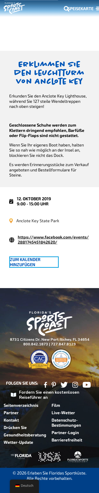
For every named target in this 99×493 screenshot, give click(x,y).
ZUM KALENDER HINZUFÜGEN (25, 262)
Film (56, 405)
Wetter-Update (18, 442)
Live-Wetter (63, 412)
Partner (11, 412)
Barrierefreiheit (67, 440)
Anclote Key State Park (37, 220)
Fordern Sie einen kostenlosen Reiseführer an (49, 395)
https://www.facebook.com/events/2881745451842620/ (53, 240)
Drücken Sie (15, 427)
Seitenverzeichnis (21, 405)
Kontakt (11, 420)
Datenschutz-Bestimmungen (66, 423)
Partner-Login (65, 432)
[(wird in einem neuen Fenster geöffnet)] (45, 385)
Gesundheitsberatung (25, 435)
